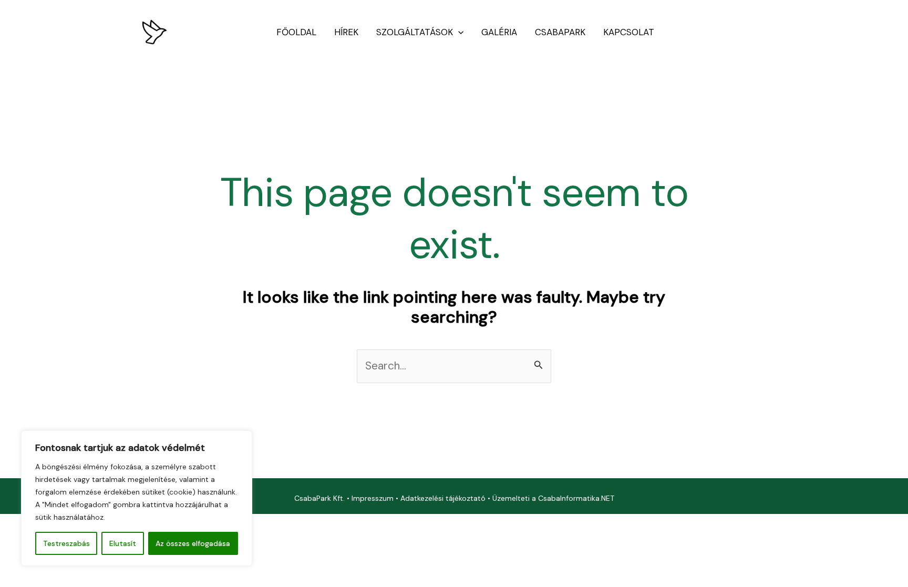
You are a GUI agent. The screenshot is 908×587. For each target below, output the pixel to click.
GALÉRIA (499, 32)
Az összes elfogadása (193, 543)
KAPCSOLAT (628, 32)
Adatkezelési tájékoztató (443, 498)
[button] (458, 32)
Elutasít (122, 543)
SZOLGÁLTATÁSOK (414, 32)
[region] (136, 498)
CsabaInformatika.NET (576, 498)
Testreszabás (66, 543)
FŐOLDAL (296, 32)
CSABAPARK (560, 32)
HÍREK (346, 32)
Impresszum (373, 498)
